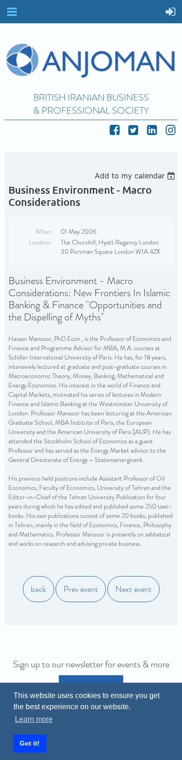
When (43, 231)
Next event (133, 589)
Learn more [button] (34, 719)
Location (40, 242)
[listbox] (136, 175)
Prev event (80, 589)
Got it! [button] (30, 743)
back (38, 589)
